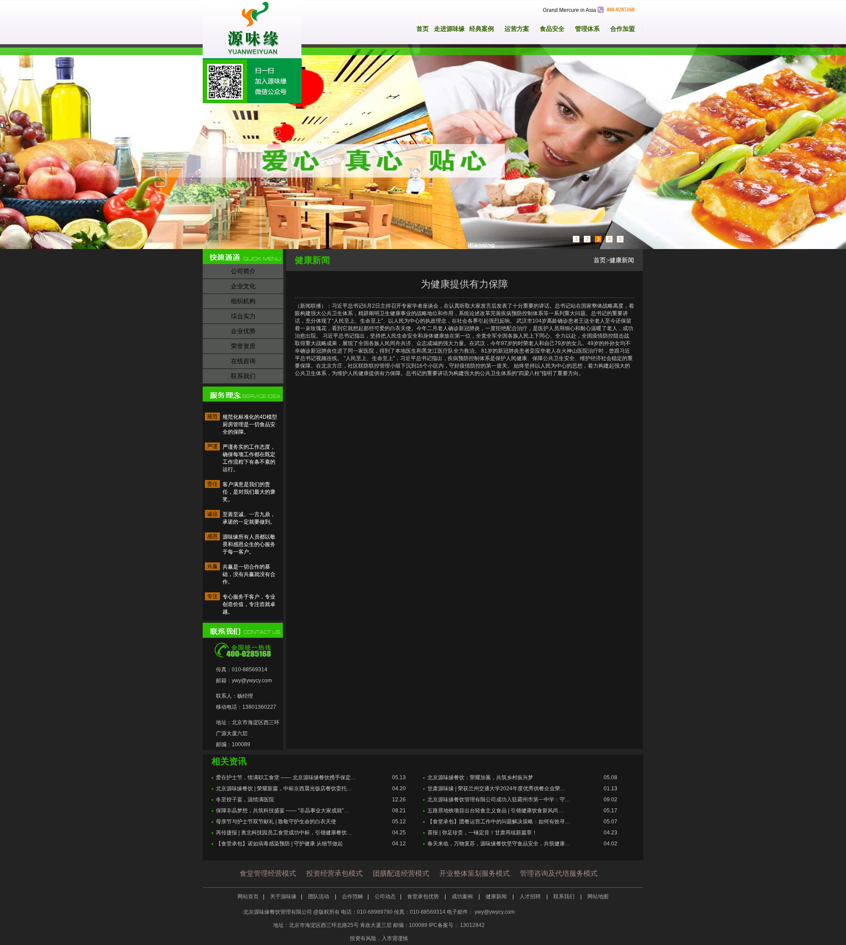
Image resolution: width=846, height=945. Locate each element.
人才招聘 (530, 896)
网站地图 (598, 896)
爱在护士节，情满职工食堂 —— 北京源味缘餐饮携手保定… (286, 777)
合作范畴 (352, 896)
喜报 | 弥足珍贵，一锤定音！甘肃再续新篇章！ (482, 833)
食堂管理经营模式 (268, 873)
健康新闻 (621, 260)
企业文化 (243, 286)
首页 (422, 29)
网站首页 (248, 896)
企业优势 (243, 331)
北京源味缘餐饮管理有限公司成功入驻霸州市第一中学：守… (498, 799)
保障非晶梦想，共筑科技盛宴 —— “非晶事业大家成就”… (282, 810)
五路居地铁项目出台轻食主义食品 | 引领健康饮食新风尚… (495, 810)
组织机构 (243, 301)
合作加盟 (622, 29)
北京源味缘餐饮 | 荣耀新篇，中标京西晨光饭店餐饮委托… (284, 788)
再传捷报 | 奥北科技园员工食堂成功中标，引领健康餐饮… (284, 833)
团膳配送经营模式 (401, 873)
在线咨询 (243, 361)
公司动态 (385, 896)
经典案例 (481, 29)
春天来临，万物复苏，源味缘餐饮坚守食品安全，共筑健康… (498, 844)
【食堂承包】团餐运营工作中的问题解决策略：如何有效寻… (498, 822)
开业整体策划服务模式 (474, 873)
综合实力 (243, 316)
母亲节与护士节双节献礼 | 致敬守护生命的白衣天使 (276, 822)
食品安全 (552, 29)
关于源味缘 (283, 896)
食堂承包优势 (423, 896)
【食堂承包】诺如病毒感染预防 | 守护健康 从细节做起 (279, 844)
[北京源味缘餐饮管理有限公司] (257, 30)
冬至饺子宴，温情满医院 (245, 799)
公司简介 (243, 271)
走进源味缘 (449, 29)
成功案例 (463, 896)
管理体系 (587, 29)
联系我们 (243, 375)
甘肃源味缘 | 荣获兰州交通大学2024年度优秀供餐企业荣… (496, 788)
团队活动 (319, 896)
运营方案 (517, 29)
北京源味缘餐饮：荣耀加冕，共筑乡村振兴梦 (480, 777)
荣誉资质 (243, 346)
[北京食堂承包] (423, 146)
